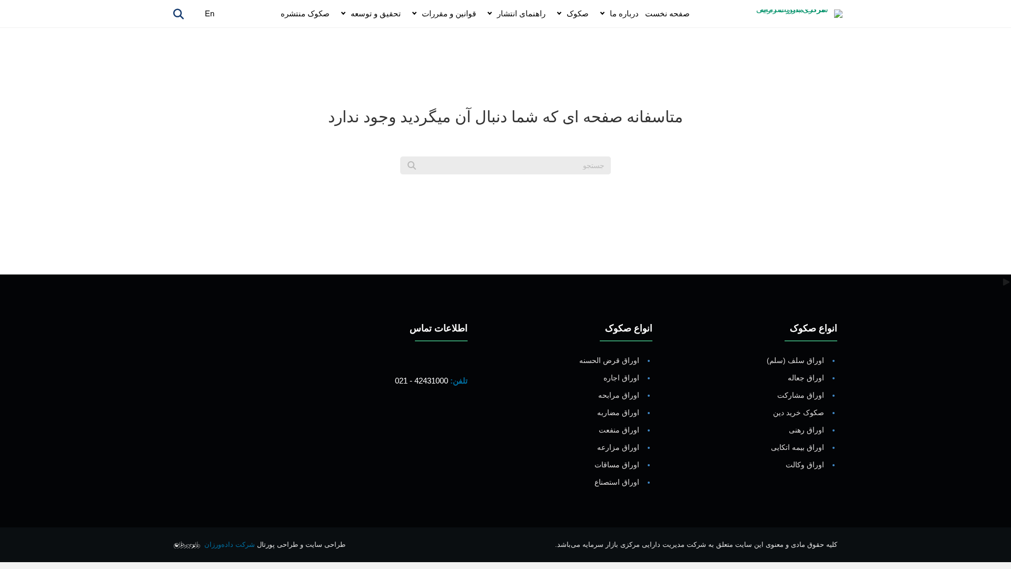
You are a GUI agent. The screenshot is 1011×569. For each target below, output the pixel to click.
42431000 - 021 (421, 380)
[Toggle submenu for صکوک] (559, 13)
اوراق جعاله (806, 378)
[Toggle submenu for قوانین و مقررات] (414, 13)
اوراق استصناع (616, 482)
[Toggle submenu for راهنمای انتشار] (489, 13)
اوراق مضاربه (618, 412)
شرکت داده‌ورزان (229, 544)
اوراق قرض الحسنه (609, 360)
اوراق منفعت (619, 430)
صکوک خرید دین (798, 412)
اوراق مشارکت (800, 395)
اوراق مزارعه (618, 447)
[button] (457, 420)
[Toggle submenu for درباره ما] (602, 13)
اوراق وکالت (805, 464)
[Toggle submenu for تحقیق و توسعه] (343, 13)
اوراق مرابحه (618, 395)
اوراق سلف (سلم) (795, 360)
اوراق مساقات (616, 464)
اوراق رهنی (806, 430)
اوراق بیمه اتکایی (797, 447)
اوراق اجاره (621, 378)
